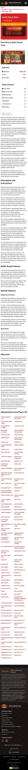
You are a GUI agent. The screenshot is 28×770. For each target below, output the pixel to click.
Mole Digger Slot (6, 488)
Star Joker (17, 613)
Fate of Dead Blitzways (4, 520)
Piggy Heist (17, 499)
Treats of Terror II (6, 456)
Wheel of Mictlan (6, 483)
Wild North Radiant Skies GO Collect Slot (6, 474)
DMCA (11, 768)
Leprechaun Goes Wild (6, 576)
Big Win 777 (17, 572)
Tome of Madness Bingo (6, 500)
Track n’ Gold (5, 449)
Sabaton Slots (18, 652)
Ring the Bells (18, 591)
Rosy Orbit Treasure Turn (20, 525)
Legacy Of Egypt (5, 588)
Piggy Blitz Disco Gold (6, 556)
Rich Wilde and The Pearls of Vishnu (19, 547)
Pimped (3, 591)
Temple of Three (19, 426)
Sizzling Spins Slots (7, 616)
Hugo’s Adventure (19, 605)
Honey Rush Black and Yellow (19, 469)
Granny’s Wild (18, 449)
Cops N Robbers (5, 580)
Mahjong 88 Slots (6, 658)
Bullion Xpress (18, 519)
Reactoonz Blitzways (4, 431)
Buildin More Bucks (6, 504)
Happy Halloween (19, 585)
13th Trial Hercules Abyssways (7, 534)
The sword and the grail (6, 606)
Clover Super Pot (19, 472)
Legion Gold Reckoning (4, 464)
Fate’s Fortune (5, 434)
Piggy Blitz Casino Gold (19, 484)
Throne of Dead (18, 434)
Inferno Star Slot (19, 632)
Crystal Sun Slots (6, 646)
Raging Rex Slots (6, 623)
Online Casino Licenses (7, 724)
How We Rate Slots (22, 756)
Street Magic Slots (6, 613)
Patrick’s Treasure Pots (6, 479)
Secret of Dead (18, 567)
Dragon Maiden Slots (20, 642)
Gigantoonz (4, 564)
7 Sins (15, 588)
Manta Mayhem (5, 452)
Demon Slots (18, 655)
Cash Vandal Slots (6, 649)
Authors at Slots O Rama (8, 732)
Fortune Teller (5, 585)
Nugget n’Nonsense (6, 468)
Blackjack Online (6, 720)
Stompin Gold (18, 421)
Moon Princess (18, 580)
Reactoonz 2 (4, 582)
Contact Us (4, 734)
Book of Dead (5, 597)
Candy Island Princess (18, 560)
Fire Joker (4, 594)
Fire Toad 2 (17, 528)
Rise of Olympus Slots (18, 616)
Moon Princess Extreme (5, 426)
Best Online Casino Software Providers (11, 726)
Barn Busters (18, 488)
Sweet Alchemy (18, 564)
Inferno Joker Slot (6, 610)
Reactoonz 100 (5, 517)
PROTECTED (16, 768)
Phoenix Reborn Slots (5, 628)
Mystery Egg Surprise (18, 542)
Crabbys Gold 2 (5, 437)
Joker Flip (4, 559)
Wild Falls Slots (19, 610)
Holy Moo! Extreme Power (6, 422)
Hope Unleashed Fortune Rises (18, 431)
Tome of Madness (19, 603)
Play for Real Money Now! (14, 24)
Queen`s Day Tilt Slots (18, 624)
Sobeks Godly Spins (19, 551)
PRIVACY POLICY (6, 756)
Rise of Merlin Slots (7, 620)
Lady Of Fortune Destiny (19, 538)
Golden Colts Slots (20, 637)
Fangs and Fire (5, 506)
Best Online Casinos (7, 713)
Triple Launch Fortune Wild (18, 438)
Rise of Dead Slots (19, 620)
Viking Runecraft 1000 (6, 417)
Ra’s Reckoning (18, 504)
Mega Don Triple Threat (19, 479)
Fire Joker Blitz (5, 542)
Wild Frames (4, 567)
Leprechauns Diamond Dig (5, 538)
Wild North (17, 582)
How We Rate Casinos (14, 759)
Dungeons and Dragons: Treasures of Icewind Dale (20, 598)
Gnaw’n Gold (4, 442)
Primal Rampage (18, 445)
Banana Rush (18, 506)
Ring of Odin (17, 575)
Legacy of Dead (5, 572)
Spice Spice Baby (5, 461)
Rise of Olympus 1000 (7, 495)
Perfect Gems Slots (20, 627)
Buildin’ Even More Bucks (6, 445)
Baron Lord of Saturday (5, 551)
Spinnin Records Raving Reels (19, 534)
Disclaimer (14, 756)
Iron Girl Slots (5, 632)
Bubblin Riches (18, 517)
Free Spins (4, 305)
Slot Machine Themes (7, 722)
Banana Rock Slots (6, 652)
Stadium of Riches (6, 509)
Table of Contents (6, 114)
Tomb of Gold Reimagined (18, 457)
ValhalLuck (17, 464)
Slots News (4, 715)
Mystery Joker (18, 555)
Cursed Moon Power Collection (20, 417)
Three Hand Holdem (6, 603)
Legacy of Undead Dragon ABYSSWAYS (6, 491)
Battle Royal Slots (19, 649)
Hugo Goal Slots (6, 635)
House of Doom (18, 635)
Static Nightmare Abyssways (19, 513)
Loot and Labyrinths (7, 546)
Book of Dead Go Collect (19, 496)
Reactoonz (17, 594)
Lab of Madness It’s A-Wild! (7, 525)
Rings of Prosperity (20, 509)
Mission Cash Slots (6, 655)
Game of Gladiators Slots (6, 643)
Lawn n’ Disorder (6, 512)
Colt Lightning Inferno (18, 453)
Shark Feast (17, 442)
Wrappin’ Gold (18, 461)
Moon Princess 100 (19, 570)
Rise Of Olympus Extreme (5, 529)
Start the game (14, 28)
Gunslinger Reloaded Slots (7, 638)
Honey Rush (4, 570)
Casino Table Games (7, 717)
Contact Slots (18, 646)
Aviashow (17, 490)
